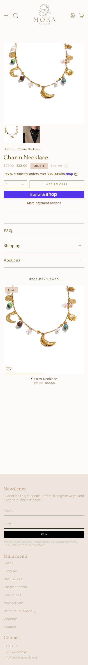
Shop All (10, 571)
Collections (12, 595)
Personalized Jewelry (20, 611)
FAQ (8, 230)
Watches (10, 619)
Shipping (12, 245)
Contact (10, 627)
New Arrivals (13, 603)
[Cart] (81, 15)
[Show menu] (5, 15)
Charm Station (15, 587)
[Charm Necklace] (44, 330)
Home (8, 149)
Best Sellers (13, 579)
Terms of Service (27, 544)
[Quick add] (9, 369)
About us (12, 260)
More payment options (44, 203)
